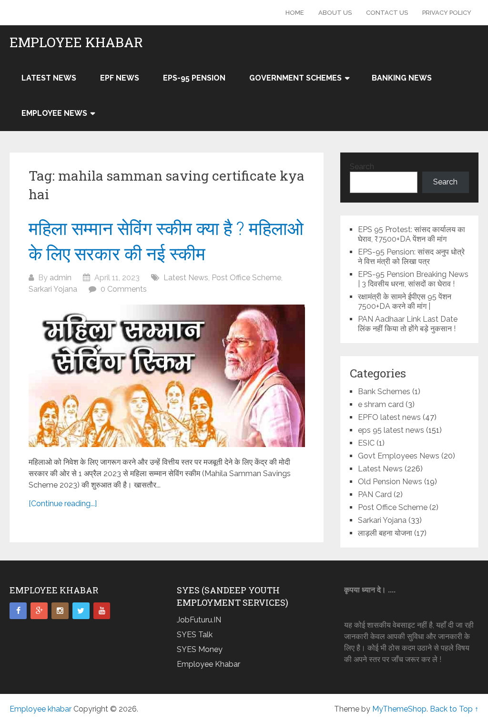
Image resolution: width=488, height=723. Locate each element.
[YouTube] (102, 611)
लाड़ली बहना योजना (385, 533)
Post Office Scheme (246, 277)
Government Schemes (295, 77)
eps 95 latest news (391, 430)
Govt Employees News (398, 455)
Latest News (48, 77)
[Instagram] (60, 611)
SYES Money (200, 649)
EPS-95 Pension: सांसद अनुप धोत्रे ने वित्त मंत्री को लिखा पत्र (411, 256)
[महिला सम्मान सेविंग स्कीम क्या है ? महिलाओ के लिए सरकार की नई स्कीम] (167, 376)
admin (60, 277)
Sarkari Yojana (53, 289)
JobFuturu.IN (199, 619)
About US (335, 12)
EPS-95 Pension (194, 77)
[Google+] (39, 611)
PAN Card (375, 494)
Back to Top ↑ (454, 708)
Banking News (402, 77)
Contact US (387, 12)
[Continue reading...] (63, 503)
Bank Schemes (384, 391)
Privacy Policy (446, 12)
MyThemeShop (399, 708)
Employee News (54, 113)
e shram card (381, 404)
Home (294, 12)
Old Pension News (390, 481)
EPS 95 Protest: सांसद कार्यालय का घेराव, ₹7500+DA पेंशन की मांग (411, 234)
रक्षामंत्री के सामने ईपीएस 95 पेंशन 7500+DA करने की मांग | (404, 301)
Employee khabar (76, 42)
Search (362, 166)
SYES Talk (195, 634)
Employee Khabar (208, 664)
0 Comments (124, 289)
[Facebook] (18, 611)
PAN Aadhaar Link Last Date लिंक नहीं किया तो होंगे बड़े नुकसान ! (408, 324)
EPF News (119, 77)
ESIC (366, 443)
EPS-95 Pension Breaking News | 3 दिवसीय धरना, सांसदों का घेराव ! (413, 279)
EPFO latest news (389, 417)
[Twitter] (81, 611)
